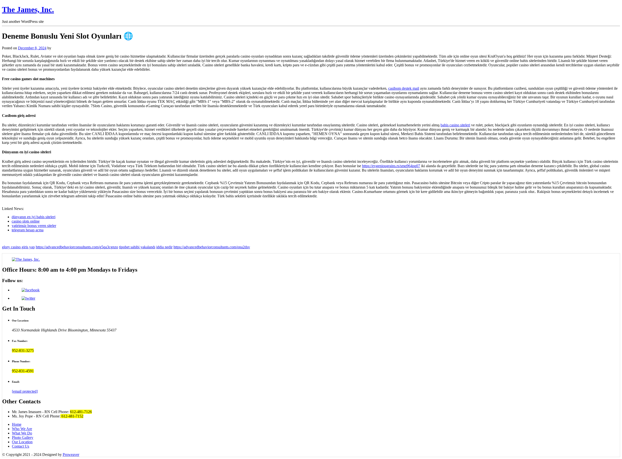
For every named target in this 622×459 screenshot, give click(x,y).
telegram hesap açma (27, 230)
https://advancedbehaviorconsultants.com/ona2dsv (211, 247)
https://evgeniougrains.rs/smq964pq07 (391, 166)
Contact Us (20, 446)
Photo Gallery (22, 437)
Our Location (22, 442)
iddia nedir (164, 247)
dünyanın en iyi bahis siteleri (33, 217)
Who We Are (22, 429)
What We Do (22, 433)
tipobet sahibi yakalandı (137, 247)
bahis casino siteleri (455, 125)
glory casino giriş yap (18, 247)
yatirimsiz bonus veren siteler (34, 226)
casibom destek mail (403, 88)
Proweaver (71, 454)
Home (16, 424)
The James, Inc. (28, 9)
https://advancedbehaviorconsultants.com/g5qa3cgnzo (77, 247)
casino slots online (26, 221)
